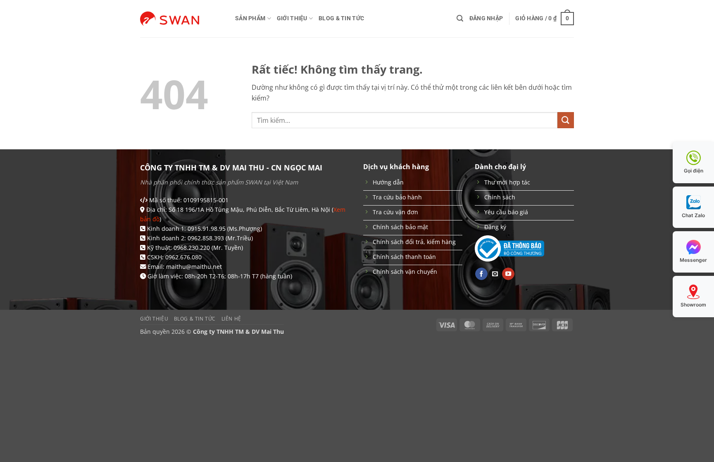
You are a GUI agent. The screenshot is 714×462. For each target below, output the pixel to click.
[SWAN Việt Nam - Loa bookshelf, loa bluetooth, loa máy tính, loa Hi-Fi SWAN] (181, 18)
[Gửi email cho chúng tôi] (495, 274)
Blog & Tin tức (341, 18)
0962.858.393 (206, 238)
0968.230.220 (192, 247)
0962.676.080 (183, 257)
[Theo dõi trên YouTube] (508, 274)
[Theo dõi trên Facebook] (481, 274)
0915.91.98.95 (207, 228)
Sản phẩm (250, 18)
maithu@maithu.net (194, 266)
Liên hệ (231, 318)
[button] (460, 18)
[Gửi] (565, 120)
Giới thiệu (292, 18)
